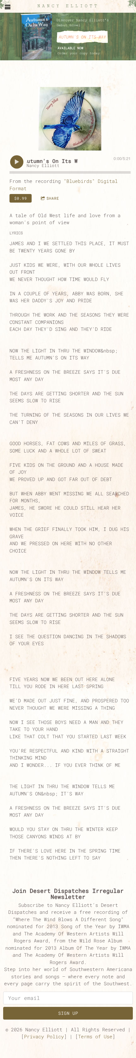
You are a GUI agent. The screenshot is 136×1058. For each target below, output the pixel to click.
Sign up (68, 1013)
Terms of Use (95, 1036)
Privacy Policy (44, 1036)
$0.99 (20, 198)
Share (52, 198)
